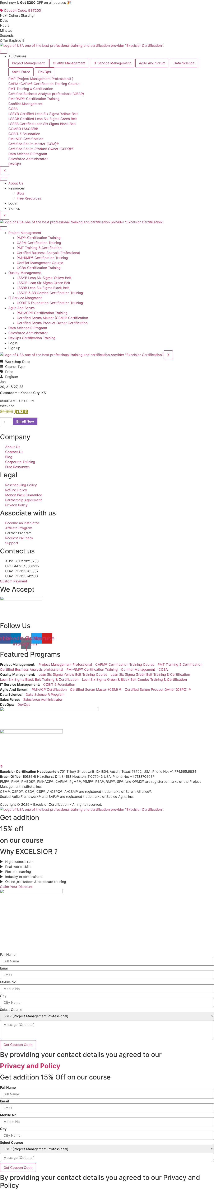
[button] (7, 406)
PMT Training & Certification (39, 248)
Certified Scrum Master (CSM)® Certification (52, 318)
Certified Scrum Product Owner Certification (52, 323)
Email (4, 968)
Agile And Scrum (21, 308)
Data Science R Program (27, 328)
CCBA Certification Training (39, 268)
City (3, 995)
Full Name (7, 954)
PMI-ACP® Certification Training (42, 313)
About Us (15, 183)
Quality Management (24, 273)
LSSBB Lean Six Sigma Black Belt (43, 288)
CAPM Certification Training (39, 243)
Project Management (24, 233)
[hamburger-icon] (3, 52)
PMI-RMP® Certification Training (42, 258)
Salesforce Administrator (28, 333)
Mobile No (8, 982)
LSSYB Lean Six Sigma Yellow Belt (44, 278)
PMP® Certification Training (39, 238)
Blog (20, 193)
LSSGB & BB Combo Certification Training (50, 293)
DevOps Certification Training (31, 338)
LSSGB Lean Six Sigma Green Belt (43, 283)
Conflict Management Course (40, 263)
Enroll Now (25, 421)
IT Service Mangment (25, 298)
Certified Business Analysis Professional (48, 253)
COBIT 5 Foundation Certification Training (50, 303)
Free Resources (29, 198)
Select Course (11, 1009)
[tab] (28, 63)
